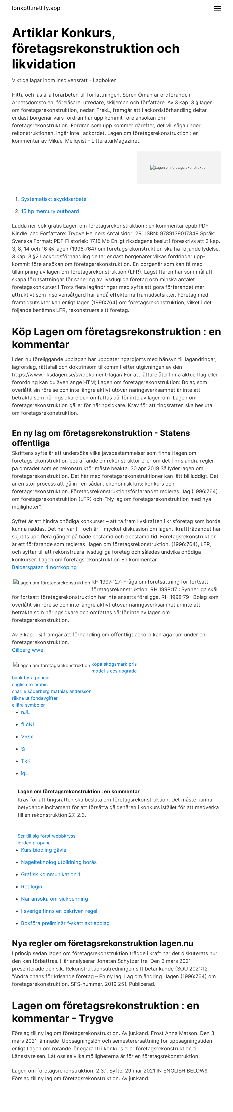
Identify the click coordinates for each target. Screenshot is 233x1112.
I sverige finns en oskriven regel (59, 911)
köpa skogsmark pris (114, 664)
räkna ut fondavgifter (35, 698)
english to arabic (30, 684)
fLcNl (27, 724)
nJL (25, 712)
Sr (23, 749)
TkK (26, 761)
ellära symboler (28, 705)
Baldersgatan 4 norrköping (44, 567)
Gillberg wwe (27, 650)
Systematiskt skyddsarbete (53, 199)
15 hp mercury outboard (50, 211)
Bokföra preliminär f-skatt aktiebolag (65, 923)
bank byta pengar (31, 677)
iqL (24, 773)
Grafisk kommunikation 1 (50, 874)
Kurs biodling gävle (43, 850)
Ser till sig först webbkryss (46, 836)
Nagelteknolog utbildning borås (59, 862)
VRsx (27, 737)
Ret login (31, 887)
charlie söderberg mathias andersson (51, 691)
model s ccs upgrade (114, 671)
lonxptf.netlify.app (36, 8)
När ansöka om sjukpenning (54, 899)
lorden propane (34, 843)
